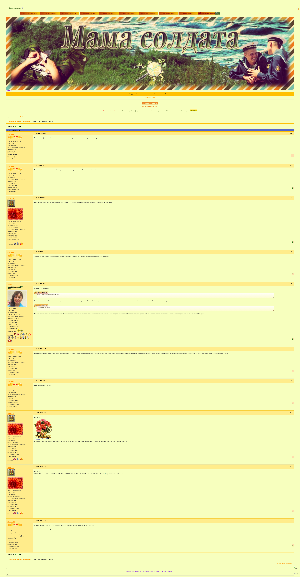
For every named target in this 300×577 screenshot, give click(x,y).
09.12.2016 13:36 (41, 348)
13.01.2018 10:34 (41, 521)
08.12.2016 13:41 (41, 283)
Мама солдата (14, 121)
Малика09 (11, 522)
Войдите (22, 117)
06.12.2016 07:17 (41, 197)
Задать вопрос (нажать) (150, 103)
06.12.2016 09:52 (41, 251)
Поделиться (35, 134)
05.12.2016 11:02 (41, 165)
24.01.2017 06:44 (41, 413)
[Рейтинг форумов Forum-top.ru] (193, 111)
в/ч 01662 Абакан (26, 121)
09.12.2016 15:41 (41, 380)
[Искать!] (297, 9)
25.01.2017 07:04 (41, 467)
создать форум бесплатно (284, 563)
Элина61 (11, 284)
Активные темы (150, 97)
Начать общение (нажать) (150, 106)
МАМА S (11, 198)
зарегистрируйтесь (34, 117)
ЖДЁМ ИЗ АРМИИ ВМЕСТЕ (206, 13)
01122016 (11, 134)
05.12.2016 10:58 (41, 133)
